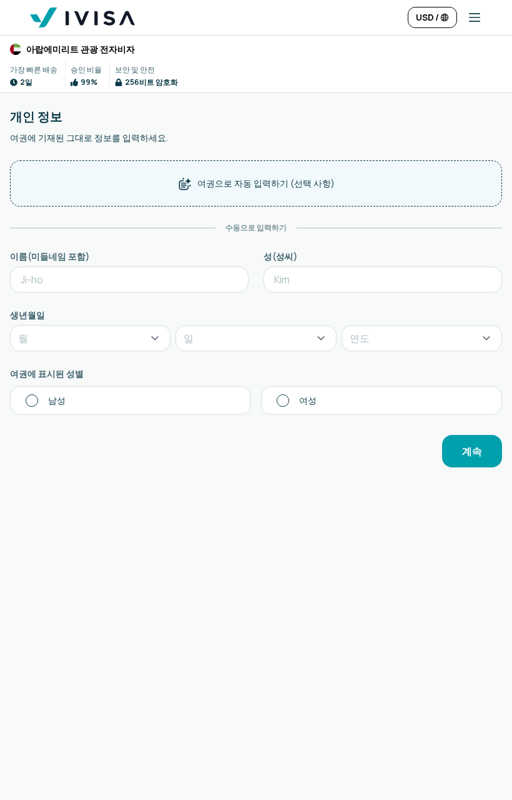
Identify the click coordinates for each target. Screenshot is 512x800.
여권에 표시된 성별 (47, 373)
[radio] (130, 400)
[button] (469, 17)
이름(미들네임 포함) (50, 256)
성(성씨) (280, 256)
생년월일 (27, 315)
